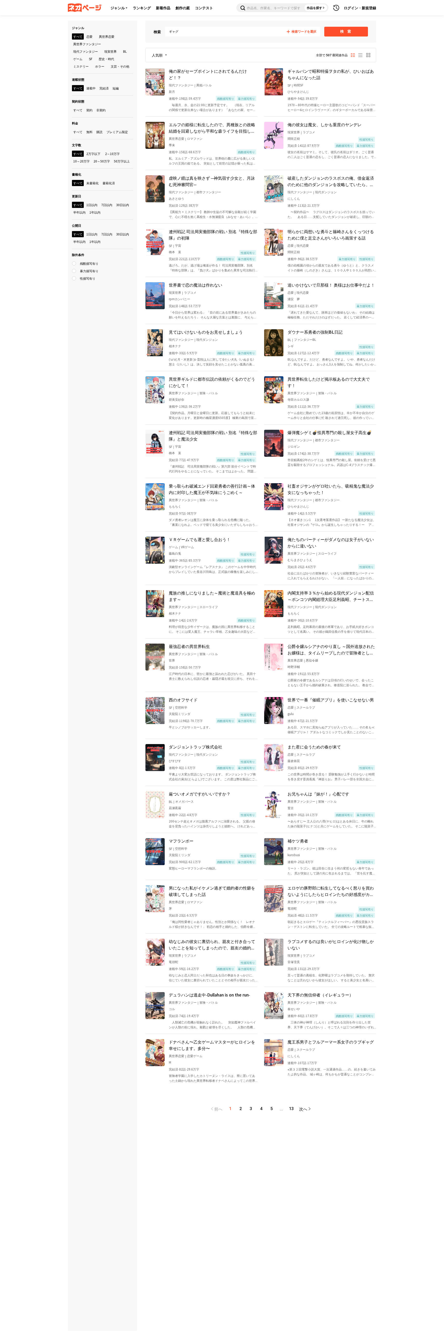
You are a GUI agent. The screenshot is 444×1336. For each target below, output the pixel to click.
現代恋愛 (303, 245)
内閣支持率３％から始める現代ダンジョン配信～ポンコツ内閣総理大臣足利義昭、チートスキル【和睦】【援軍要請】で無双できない (331, 596)
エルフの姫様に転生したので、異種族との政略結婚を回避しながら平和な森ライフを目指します (212, 127)
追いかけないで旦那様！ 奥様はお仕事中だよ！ (331, 285)
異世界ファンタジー (183, 393)
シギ (291, 346)
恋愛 (291, 245)
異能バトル (204, 85)
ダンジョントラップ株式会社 (195, 747)
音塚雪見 (294, 961)
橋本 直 (175, 252)
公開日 (76, 225)
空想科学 (181, 707)
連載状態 (78, 79)
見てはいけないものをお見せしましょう (206, 332)
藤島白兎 (175, 553)
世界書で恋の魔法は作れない (195, 285)
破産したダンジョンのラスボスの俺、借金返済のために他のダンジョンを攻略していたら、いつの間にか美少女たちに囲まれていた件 (331, 181)
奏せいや (294, 1008)
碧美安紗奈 (176, 399)
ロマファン (194, 138)
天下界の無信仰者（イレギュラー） (320, 995)
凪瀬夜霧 (175, 808)
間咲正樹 (294, 138)
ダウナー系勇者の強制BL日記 (315, 332)
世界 (172, 660)
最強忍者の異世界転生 (189, 646)
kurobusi (294, 855)
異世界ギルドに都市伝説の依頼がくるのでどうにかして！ (212, 382)
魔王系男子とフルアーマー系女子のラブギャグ (331, 1042)
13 (291, 1108)
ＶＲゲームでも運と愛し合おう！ (199, 539)
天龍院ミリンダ (179, 713)
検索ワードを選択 (304, 31)
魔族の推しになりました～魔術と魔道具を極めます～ (212, 596)
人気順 (157, 55)
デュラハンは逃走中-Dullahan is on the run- (209, 995)
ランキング (142, 7)
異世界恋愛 (176, 138)
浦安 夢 (294, 299)
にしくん (294, 198)
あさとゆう (176, 198)
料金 (75, 123)
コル (172, 1008)
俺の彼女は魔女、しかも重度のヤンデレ (325, 124)
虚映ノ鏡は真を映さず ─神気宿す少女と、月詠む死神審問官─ (212, 181)
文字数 (76, 145)
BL (289, 339)
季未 (172, 145)
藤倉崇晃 (294, 760)
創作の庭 (182, 7)
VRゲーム (187, 547)
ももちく (175, 506)
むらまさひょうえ (300, 559)
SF (289, 85)
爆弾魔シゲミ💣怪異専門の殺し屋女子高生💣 (330, 432)
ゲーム (173, 547)
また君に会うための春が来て (314, 747)
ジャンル (117, 8)
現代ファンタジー (181, 85)
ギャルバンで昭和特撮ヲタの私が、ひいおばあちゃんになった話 (331, 74)
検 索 (346, 31)
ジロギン (294, 446)
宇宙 (178, 245)
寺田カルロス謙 (298, 399)
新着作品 (163, 7)
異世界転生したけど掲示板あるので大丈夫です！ (329, 382)
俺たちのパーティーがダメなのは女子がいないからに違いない (331, 542)
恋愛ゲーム (194, 1056)
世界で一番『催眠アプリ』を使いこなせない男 (331, 700)
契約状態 (78, 101)
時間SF (298, 85)
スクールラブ (306, 707)
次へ (303, 1109)
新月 (172, 91)
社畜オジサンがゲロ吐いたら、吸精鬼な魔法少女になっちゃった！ (331, 489)
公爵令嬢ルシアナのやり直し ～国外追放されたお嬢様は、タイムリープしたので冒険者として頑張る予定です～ (331, 649)
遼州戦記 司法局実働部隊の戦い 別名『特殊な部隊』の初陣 (213, 234)
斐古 (291, 808)
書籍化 (76, 174)
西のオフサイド (183, 700)
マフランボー (181, 841)
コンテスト (204, 7)
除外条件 (78, 254)
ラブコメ (309, 132)
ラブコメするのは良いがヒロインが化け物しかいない (331, 944)
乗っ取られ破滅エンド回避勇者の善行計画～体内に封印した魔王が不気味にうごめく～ (212, 489)
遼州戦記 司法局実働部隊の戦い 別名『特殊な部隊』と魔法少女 (213, 435)
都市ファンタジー (208, 192)
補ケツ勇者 (298, 841)
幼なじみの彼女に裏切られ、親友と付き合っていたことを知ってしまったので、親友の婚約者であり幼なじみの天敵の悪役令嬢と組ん (212, 944)
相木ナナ (175, 346)
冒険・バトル (208, 393)
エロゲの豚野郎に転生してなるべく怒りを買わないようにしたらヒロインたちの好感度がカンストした (331, 891)
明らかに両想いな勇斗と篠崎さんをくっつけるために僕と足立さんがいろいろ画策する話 (331, 234)
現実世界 (294, 132)
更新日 (76, 196)
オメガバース (184, 801)
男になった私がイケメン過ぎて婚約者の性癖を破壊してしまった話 (212, 891)
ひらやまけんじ (298, 91)
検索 (157, 31)
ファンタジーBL (305, 339)
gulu (291, 713)
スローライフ (327, 553)
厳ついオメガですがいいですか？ (199, 794)
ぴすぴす (175, 760)
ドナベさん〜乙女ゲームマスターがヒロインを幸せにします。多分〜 (212, 1045)
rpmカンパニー (179, 299)
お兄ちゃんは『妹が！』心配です (318, 794)
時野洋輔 (294, 666)
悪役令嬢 (312, 660)
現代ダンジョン (326, 192)
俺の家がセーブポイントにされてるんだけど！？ (208, 74)
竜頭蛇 (292, 908)
